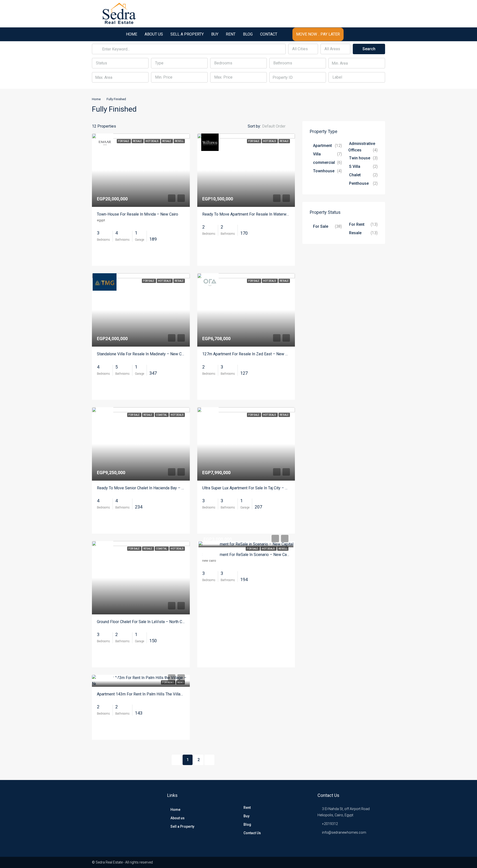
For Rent (356, 224)
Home (131, 34)
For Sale (253, 548)
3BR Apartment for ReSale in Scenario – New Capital (248, 554)
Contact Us (252, 833)
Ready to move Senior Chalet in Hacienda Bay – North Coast (149, 488)
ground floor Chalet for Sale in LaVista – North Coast (143, 621)
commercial (324, 162)
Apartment (322, 145)
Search (368, 48)
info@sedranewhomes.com (344, 832)
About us (154, 34)
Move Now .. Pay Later (318, 34)
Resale (355, 232)
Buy (214, 34)
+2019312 (330, 824)
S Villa (354, 166)
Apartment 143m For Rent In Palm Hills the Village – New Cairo (152, 694)
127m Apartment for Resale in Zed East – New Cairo (248, 354)
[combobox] (303, 49)
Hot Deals (268, 548)
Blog (248, 34)
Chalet (355, 175)
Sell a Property (187, 34)
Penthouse (359, 183)
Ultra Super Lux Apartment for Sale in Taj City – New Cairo (252, 488)
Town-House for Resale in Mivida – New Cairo (137, 214)
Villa (317, 154)
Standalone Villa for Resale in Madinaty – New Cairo (142, 354)
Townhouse (323, 171)
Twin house (359, 158)
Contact (268, 34)
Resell (282, 548)
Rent (231, 34)
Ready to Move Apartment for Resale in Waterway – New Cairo (257, 214)
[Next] (209, 760)
